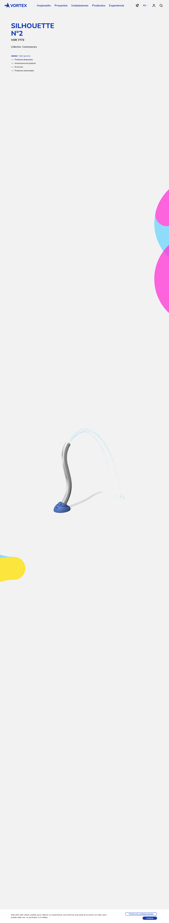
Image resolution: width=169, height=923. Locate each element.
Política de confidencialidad (141, 914)
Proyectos (61, 5)
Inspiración (44, 5)
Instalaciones (79, 5)
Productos (98, 5)
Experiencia (116, 5)
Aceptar (149, 918)
